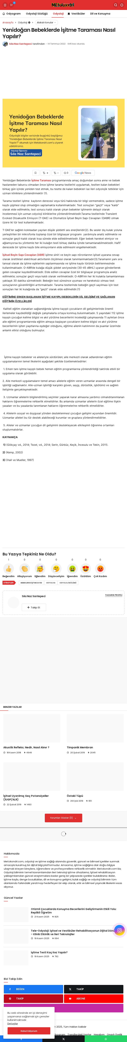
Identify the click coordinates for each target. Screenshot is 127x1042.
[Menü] (5, 5)
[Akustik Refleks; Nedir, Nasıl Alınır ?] (31, 728)
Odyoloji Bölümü (68, 583)
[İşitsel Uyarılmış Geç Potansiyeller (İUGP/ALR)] (31, 776)
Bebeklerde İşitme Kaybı (31, 583)
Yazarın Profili (113, 595)
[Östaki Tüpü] (95, 776)
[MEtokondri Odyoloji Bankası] (63, 4)
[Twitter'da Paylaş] (63, 1038)
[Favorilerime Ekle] (36, 173)
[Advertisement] (63, 74)
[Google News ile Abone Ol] (83, 173)
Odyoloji (58, 13)
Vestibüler (78, 13)
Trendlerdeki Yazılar (79, 1034)
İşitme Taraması (41, 180)
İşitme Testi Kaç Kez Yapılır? (49, 952)
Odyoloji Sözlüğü (37, 13)
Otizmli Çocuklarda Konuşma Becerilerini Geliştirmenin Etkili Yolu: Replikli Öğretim (73, 910)
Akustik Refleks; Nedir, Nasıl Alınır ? (26, 747)
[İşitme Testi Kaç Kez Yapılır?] (16, 958)
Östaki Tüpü (75, 796)
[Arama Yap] (115, 5)
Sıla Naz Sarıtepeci (20, 43)
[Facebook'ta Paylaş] (21, 1038)
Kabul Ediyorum (29, 1031)
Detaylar (12, 1023)
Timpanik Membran (80, 747)
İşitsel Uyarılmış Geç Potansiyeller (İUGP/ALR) (26, 797)
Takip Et (35, 607)
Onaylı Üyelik (114, 1034)
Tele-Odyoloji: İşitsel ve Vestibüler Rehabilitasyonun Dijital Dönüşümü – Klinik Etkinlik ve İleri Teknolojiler (76, 932)
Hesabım (99, 1034)
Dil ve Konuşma (100, 13)
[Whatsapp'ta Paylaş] (106, 1038)
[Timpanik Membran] (95, 728)
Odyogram (13, 13)
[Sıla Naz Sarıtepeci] (13, 603)
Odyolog (50, 583)
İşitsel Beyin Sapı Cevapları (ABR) (23, 254)
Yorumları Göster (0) (61, 817)
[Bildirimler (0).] (122, 5)
